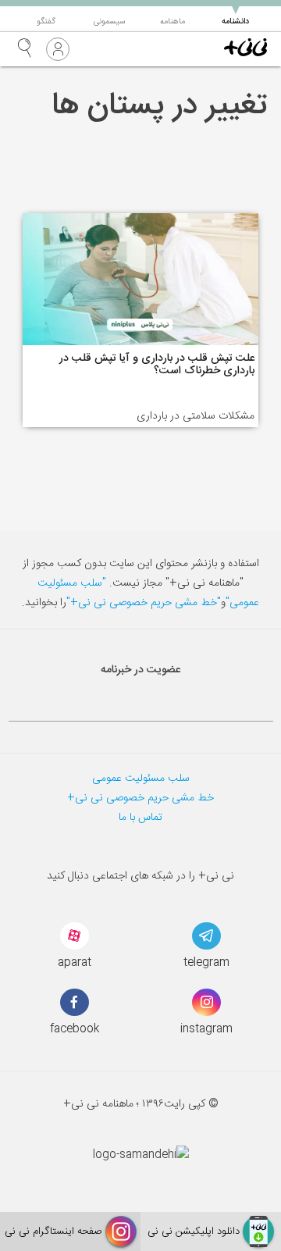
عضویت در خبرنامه (140, 670)
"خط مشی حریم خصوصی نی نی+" (143, 602)
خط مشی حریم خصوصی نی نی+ (140, 798)
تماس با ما (140, 817)
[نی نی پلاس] (245, 49)
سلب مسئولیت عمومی (141, 778)
